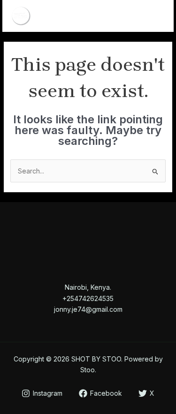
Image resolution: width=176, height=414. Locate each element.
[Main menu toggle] (154, 16)
